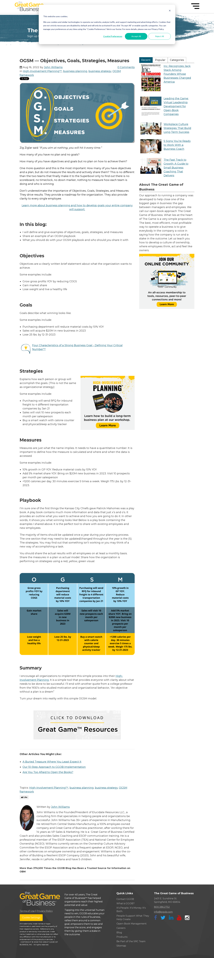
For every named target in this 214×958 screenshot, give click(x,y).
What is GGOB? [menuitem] (125, 903)
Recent (146, 60)
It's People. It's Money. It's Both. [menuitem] (131, 909)
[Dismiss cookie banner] (170, 11)
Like (25, 797)
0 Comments (126, 67)
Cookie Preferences (112, 36)
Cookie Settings (31, 917)
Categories (177, 60)
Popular (160, 60)
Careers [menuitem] (120, 928)
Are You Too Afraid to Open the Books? (48, 772)
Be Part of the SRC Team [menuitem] (130, 941)
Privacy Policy (45, 911)
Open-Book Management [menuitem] (131, 923)
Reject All (159, 36)
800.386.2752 (162, 907)
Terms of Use (27, 911)
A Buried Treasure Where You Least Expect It (52, 761)
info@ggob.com (163, 911)
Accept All (136, 36)
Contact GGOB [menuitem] (125, 899)
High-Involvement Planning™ (42, 71)
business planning (75, 71)
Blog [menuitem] (119, 932)
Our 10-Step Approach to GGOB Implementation (54, 767)
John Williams (53, 67)
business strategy (100, 71)
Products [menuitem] (121, 936)
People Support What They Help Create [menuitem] (132, 917)
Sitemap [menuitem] (121, 945)
